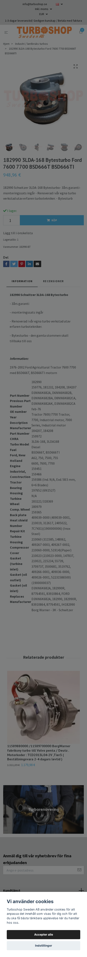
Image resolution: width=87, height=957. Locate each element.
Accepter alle (43, 934)
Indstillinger (43, 945)
